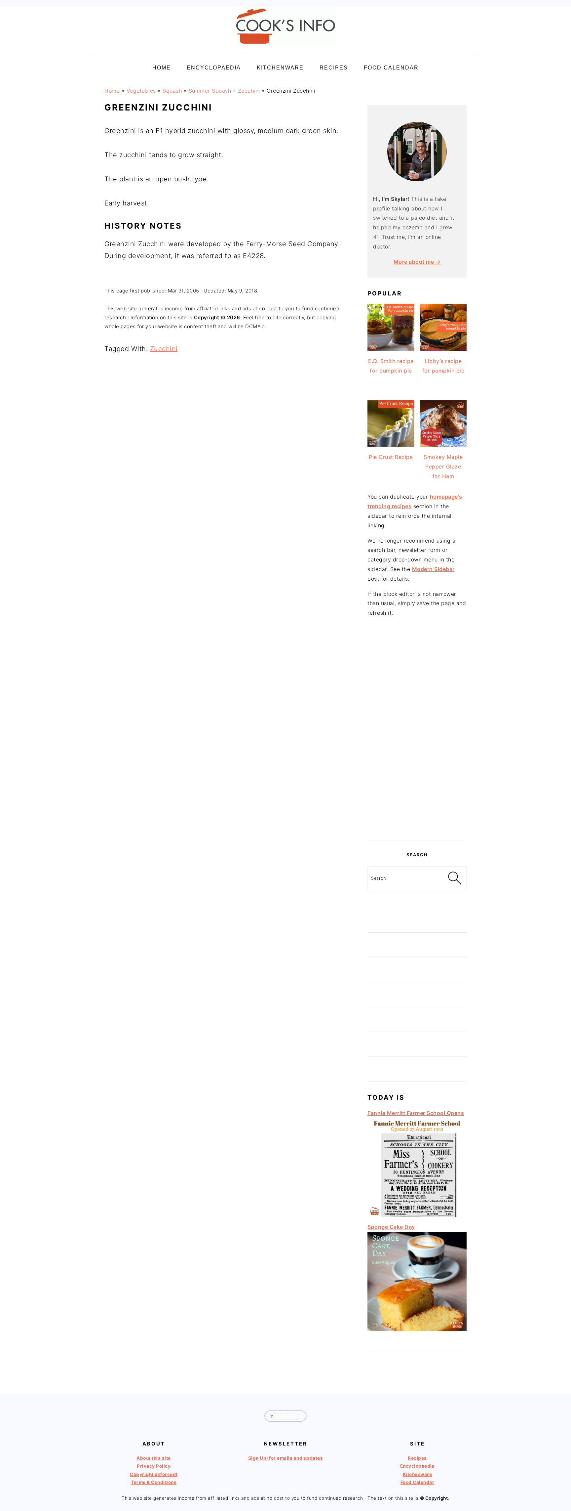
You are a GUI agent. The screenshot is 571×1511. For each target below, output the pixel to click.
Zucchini (249, 90)
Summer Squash (210, 90)
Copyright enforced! (153, 1474)
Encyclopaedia (417, 1466)
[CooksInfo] (285, 46)
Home (112, 90)
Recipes (417, 1458)
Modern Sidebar (433, 569)
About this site (153, 1458)
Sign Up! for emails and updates (285, 1458)
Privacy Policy (154, 1466)
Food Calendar (417, 1482)
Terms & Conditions (153, 1482)
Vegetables (141, 90)
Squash (172, 90)
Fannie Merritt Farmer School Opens (415, 1113)
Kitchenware (417, 1474)
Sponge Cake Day (391, 1226)
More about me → (417, 261)
